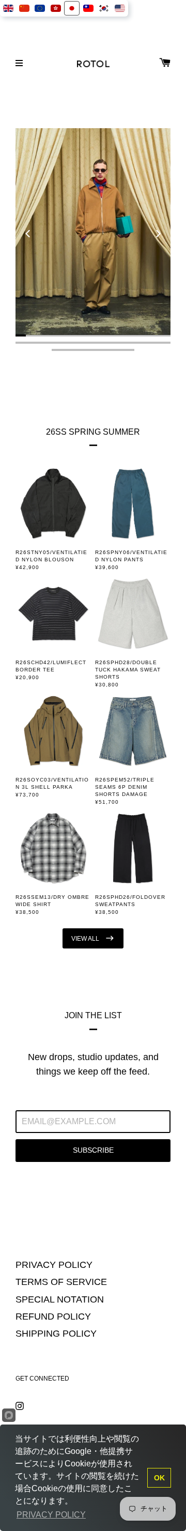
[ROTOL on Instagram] (20, 1405)
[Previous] (28, 233)
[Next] (157, 233)
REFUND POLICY (53, 1316)
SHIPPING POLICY (56, 1333)
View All (86, 938)
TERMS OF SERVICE (61, 1282)
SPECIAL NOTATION (60, 1299)
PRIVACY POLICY (54, 1265)
